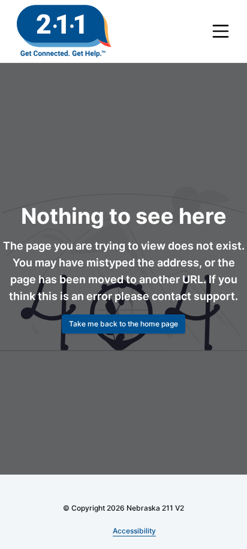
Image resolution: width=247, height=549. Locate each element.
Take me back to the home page (123, 332)
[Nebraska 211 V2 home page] (64, 31)
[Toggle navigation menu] (220, 31)
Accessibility (134, 531)
